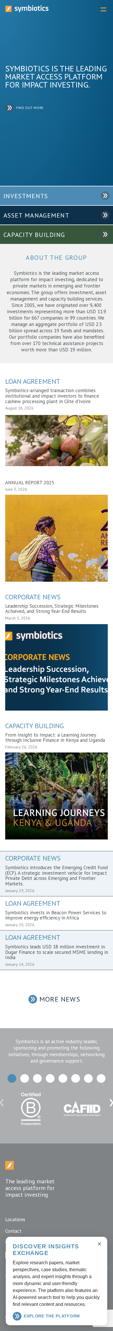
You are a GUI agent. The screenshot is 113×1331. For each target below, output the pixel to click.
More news (59, 999)
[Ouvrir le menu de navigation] (103, 9)
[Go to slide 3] (37, 1078)
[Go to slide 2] (24, 1078)
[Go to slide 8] (101, 1078)
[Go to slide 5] (63, 1078)
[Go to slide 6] (75, 1078)
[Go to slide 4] (50, 1078)
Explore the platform (52, 1316)
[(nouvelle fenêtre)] (31, 1127)
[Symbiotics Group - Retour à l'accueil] (9, 1168)
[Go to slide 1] (12, 1078)
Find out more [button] (29, 108)
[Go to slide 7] (88, 1078)
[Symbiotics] (27, 11)
